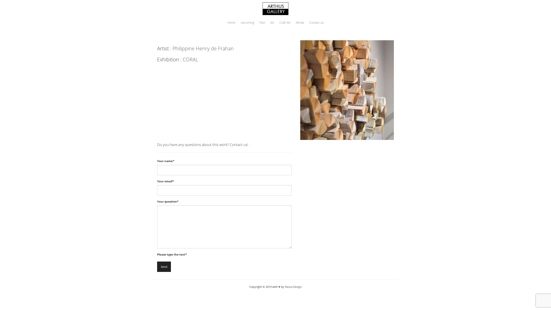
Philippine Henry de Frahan (203, 48)
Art (272, 22)
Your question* (167, 201)
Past (262, 22)
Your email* (165, 181)
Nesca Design (293, 287)
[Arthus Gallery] (275, 8)
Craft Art (285, 22)
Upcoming (247, 22)
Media (300, 22)
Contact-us (316, 22)
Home (231, 22)
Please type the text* (172, 254)
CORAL (190, 59)
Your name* (165, 161)
